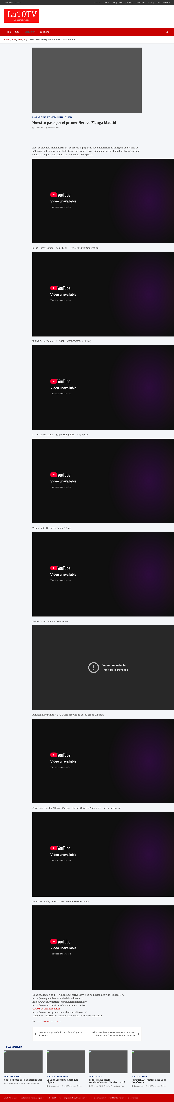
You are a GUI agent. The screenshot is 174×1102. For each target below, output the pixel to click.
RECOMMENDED (14, 1046)
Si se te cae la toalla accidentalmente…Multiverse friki (108, 1081)
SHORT (18, 1077)
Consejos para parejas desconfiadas (23, 1080)
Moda (150, 2)
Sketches (98, 1077)
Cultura (42, 117)
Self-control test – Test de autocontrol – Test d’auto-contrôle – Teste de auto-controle (113, 1034)
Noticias (121, 2)
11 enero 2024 (97, 1086)
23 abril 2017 (40, 127)
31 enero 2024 (12, 1083)
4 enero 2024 (139, 1086)
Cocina (157, 2)
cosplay (40, 1021)
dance (53, 1021)
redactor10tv (53, 127)
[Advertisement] (64, 139)
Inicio (8, 32)
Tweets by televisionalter (46, 1008)
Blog (17, 32)
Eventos (106, 2)
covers (47, 1021)
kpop (59, 1021)
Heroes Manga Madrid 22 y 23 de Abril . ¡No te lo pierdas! (60, 1034)
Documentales (139, 2)
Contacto (44, 32)
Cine (113, 2)
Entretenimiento (55, 117)
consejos (166, 2)
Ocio (129, 2)
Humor (97, 2)
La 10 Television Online (30, 1083)
